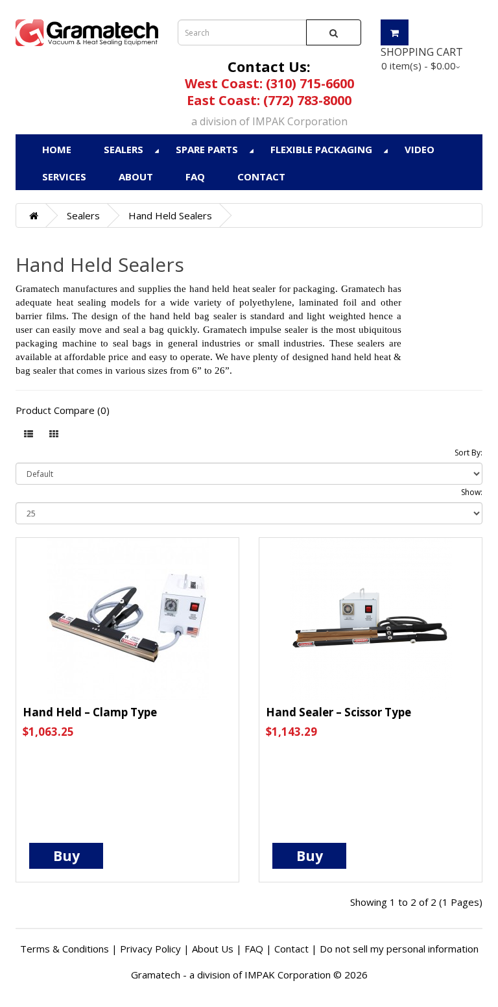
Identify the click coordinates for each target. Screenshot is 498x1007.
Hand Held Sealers (170, 215)
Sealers (123, 149)
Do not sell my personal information (399, 948)
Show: (471, 492)
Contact (261, 176)
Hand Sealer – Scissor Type (338, 712)
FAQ (253, 948)
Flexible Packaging (321, 149)
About (136, 176)
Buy (66, 856)
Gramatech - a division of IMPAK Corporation (231, 974)
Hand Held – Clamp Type (90, 712)
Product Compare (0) (63, 410)
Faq (195, 176)
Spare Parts (207, 149)
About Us (212, 948)
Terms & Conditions (64, 948)
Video (419, 149)
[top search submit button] (333, 32)
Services (64, 176)
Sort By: (468, 452)
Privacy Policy (150, 948)
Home (56, 149)
